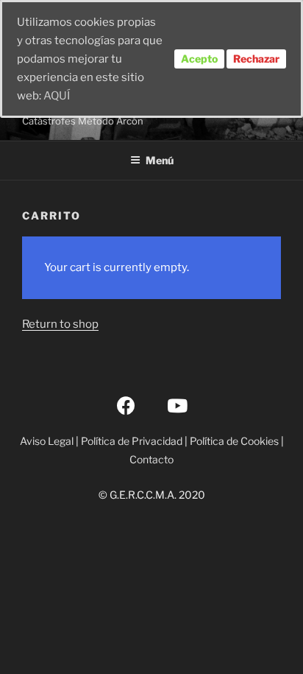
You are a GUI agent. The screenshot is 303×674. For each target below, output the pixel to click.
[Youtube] (177, 405)
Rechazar (256, 58)
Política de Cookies (234, 441)
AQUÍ (56, 95)
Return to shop (60, 324)
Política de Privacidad (131, 441)
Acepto (199, 58)
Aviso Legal (47, 441)
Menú (160, 160)
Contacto (151, 459)
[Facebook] (126, 405)
